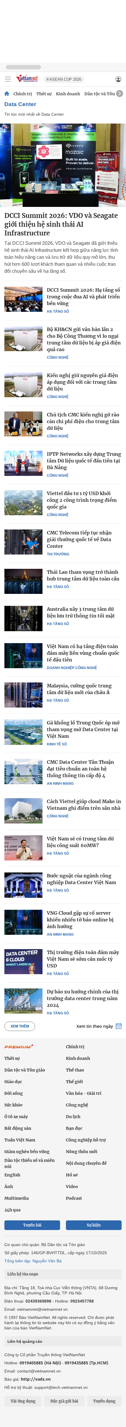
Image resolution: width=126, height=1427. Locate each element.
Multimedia (16, 1198)
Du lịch (73, 1116)
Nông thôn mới (81, 1151)
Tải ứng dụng (23, 1401)
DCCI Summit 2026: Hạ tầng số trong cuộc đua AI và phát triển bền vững (83, 296)
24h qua (12, 1210)
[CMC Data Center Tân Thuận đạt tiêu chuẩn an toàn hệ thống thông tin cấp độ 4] (23, 771)
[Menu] (7, 79)
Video (72, 1186)
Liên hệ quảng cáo (24, 1341)
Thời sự (44, 94)
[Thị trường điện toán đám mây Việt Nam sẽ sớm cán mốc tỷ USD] (23, 961)
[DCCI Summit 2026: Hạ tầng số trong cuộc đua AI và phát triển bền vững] (23, 299)
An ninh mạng (60, 784)
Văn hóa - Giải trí (83, 1093)
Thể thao (75, 1070)
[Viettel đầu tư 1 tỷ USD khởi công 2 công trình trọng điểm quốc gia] (23, 502)
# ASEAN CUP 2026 (64, 79)
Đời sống (13, 1093)
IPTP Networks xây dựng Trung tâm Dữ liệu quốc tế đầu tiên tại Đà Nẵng (84, 460)
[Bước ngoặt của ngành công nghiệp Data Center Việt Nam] (23, 885)
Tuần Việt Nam (19, 1140)
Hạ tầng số (58, 311)
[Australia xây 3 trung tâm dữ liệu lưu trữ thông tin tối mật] (23, 618)
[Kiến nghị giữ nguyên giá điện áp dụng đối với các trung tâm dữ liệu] (23, 384)
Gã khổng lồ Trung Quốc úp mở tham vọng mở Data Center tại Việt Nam (83, 729)
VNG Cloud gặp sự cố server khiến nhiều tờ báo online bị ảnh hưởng (80, 919)
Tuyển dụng (104, 1401)
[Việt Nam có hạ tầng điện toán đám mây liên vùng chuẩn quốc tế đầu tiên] (23, 655)
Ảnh (8, 1186)
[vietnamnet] (27, 82)
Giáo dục (13, 1081)
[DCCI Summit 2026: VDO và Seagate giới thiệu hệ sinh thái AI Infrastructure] (63, 165)
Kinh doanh (68, 94)
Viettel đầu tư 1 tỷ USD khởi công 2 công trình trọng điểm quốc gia (82, 500)
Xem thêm (20, 1026)
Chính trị (22, 94)
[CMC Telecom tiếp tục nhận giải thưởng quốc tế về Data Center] (23, 542)
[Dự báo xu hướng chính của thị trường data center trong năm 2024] (23, 1000)
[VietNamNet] (6, 93)
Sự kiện (94, 1225)
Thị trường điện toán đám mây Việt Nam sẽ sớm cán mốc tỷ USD (83, 959)
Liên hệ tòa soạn (22, 1274)
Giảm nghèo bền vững (27, 1151)
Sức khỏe (13, 1105)
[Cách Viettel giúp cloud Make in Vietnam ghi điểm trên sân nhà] (23, 810)
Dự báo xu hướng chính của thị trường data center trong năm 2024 (83, 998)
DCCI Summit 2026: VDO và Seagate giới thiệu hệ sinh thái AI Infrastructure (61, 224)
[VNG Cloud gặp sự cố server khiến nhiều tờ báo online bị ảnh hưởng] (23, 922)
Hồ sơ (72, 1175)
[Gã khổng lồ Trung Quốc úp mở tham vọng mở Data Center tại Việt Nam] (23, 732)
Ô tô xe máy (16, 1116)
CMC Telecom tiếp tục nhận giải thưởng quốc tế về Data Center (79, 539)
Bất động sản (17, 1128)
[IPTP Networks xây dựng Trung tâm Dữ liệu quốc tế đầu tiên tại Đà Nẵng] (23, 463)
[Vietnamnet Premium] (19, 1049)
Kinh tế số (57, 744)
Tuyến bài (32, 1225)
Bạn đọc (74, 1128)
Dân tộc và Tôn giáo (104, 94)
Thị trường (58, 554)
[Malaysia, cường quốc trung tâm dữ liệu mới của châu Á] (23, 695)
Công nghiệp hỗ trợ (86, 1140)
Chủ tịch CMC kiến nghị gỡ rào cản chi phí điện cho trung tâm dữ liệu (83, 421)
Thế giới (74, 1081)
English (12, 1175)
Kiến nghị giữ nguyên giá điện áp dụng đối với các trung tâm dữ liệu (82, 382)
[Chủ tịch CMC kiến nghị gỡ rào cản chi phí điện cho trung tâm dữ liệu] (23, 424)
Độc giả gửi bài (64, 1401)
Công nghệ (58, 358)
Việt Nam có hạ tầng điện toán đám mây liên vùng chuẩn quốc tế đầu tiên (83, 653)
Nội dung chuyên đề (86, 1163)
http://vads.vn (36, 1379)
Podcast (74, 1198)
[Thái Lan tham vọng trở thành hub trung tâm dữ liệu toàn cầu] (23, 581)
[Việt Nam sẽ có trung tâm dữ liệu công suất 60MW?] (23, 848)
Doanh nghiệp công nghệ (72, 668)
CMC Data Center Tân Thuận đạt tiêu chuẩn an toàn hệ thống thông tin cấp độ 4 (80, 768)
